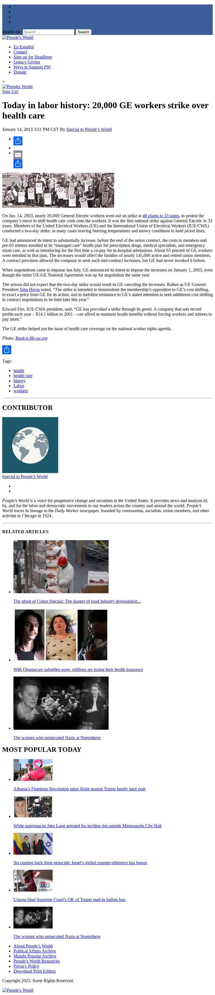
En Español (23, 46)
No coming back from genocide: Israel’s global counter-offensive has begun (80, 862)
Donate (19, 72)
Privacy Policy (26, 966)
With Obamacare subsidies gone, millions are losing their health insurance (78, 669)
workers (20, 390)
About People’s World (33, 946)
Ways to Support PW (32, 67)
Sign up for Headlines (32, 57)
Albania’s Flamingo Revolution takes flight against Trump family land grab (79, 788)
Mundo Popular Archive (34, 956)
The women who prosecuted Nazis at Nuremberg (57, 737)
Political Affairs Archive (34, 951)
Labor (18, 385)
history (19, 380)
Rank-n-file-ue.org (31, 338)
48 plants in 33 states (160, 215)
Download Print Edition (34, 971)
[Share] (113, 140)
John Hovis (30, 289)
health (18, 370)
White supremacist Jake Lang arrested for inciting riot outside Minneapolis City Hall (87, 825)
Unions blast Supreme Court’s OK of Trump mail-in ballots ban (69, 899)
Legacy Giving (26, 62)
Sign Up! (10, 91)
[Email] (113, 154)
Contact (20, 51)
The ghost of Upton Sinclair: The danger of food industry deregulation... (77, 601)
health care (22, 375)
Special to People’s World (89, 129)
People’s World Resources (36, 961)
